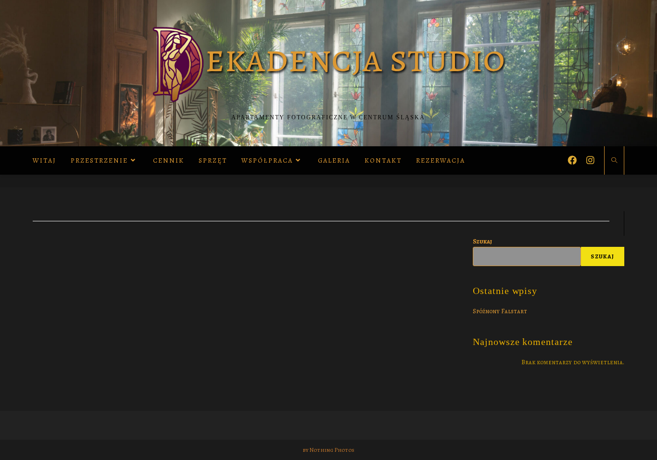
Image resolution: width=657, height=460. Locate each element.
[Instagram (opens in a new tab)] (590, 159)
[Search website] (614, 161)
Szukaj (482, 241)
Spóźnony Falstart (500, 311)
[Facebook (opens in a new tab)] (572, 159)
